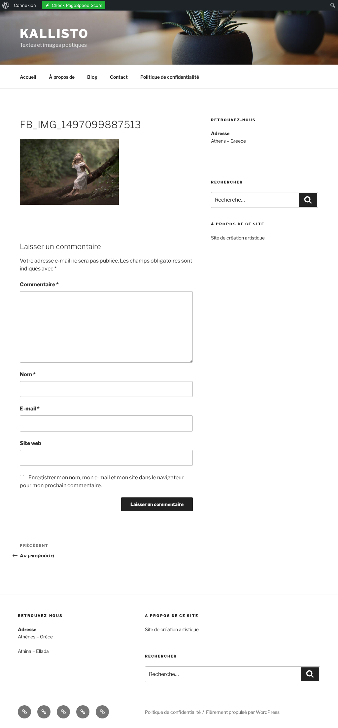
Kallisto (54, 33)
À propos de (62, 77)
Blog (92, 77)
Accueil (28, 77)
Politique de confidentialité (169, 77)
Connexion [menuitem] (25, 5)
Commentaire (39, 284)
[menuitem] (6, 5)
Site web (30, 443)
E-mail (30, 409)
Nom (28, 374)
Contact (119, 77)
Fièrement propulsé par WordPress (243, 712)
